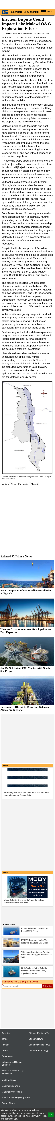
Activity (5, 484)
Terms (4, 1039)
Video (5, 872)
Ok (51, 1114)
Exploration (23, 484)
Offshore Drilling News (39, 1045)
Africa (13, 484)
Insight (6, 765)
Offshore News (36, 1039)
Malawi (34, 484)
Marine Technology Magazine (16, 1097)
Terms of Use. (11, 1119)
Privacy (5, 1045)
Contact (5, 1050)
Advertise (6, 1033)
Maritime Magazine (11, 1086)
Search (17, 12)
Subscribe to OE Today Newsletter (12, 1071)
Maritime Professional (12, 1092)
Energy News (8, 1103)
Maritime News (9, 1080)
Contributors (7, 1056)
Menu (50, 12)
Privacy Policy (40, 1116)
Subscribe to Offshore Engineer (12, 1063)
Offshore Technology (38, 1050)
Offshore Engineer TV (39, 1033)
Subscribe (32, 12)
